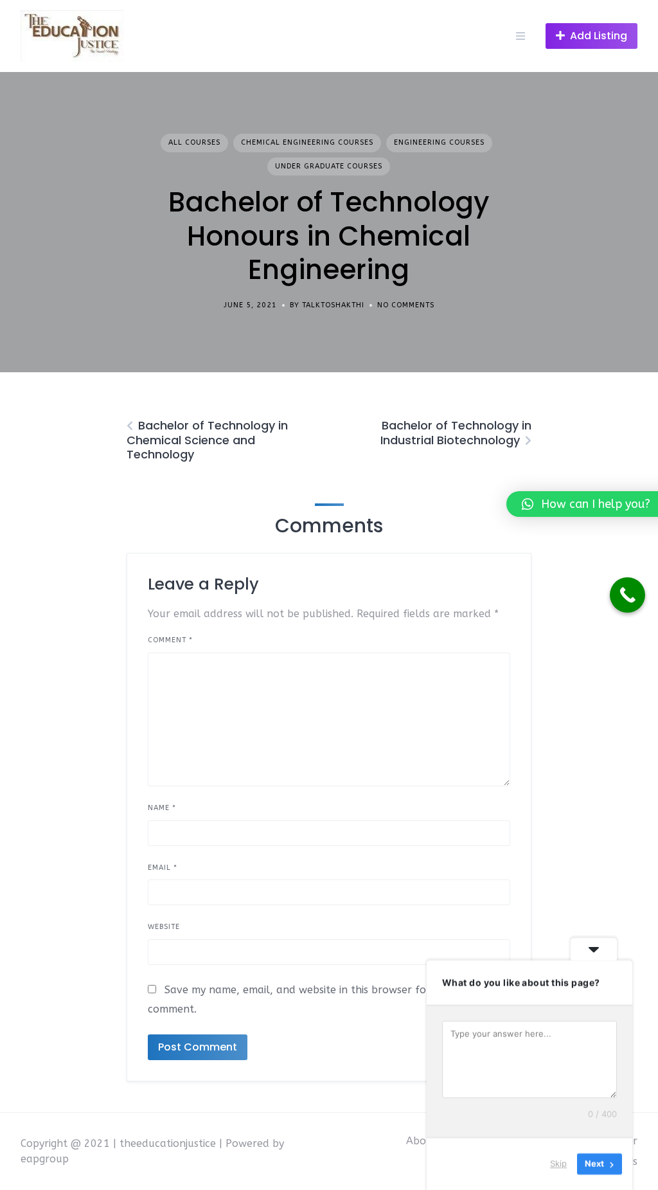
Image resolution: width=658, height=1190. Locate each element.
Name (162, 808)
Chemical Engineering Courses (307, 142)
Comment (170, 640)
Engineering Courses (439, 142)
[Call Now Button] (627, 595)
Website (164, 927)
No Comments (405, 305)
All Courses (194, 142)
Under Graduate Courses (328, 166)
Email (162, 867)
